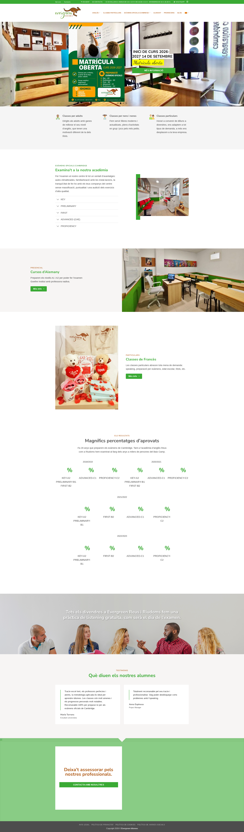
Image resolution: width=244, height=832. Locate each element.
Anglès (95, 13)
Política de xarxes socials (151, 795)
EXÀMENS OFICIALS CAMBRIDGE (71, 136)
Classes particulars (112, 13)
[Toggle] (57, 169)
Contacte (67, 2)
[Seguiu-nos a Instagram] (187, 2)
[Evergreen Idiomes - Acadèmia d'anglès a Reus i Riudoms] (68, 13)
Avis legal (84, 795)
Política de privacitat (103, 795)
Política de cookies (125, 795)
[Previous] (8, 49)
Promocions (169, 13)
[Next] (236, 49)
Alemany (157, 13)
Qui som (58, 2)
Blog (179, 13)
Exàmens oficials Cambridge (136, 13)
